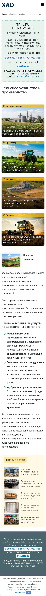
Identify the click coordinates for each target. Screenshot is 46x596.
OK (29, 593)
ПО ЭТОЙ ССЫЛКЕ (27, 76)
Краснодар (10, 143)
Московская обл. (13, 106)
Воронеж (9, 215)
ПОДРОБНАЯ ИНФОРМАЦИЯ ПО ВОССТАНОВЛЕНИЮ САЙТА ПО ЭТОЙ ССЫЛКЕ (23, 563)
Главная (5, 14)
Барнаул (9, 179)
